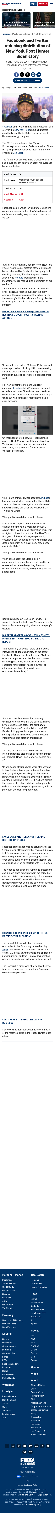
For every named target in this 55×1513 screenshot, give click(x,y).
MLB (33, 1343)
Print (33, 74)
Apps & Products (38, 1435)
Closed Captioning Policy (27, 1485)
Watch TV (43, 4)
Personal (35, 1280)
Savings (6, 1294)
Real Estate (37, 1274)
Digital (34, 1299)
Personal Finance (12, 1274)
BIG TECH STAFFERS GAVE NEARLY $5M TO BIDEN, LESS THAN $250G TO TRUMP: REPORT (26, 638)
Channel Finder (38, 1385)
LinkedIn (36, 1446)
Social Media (37, 1302)
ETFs (4, 1360)
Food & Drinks (8, 1414)
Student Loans (9, 1283)
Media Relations (38, 1403)
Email (38, 74)
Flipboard (30, 1446)
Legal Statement (44, 1495)
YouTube (24, 1446)
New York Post (22, 130)
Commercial (36, 1283)
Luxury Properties (39, 1287)
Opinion (35, 1367)
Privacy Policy (37, 1396)
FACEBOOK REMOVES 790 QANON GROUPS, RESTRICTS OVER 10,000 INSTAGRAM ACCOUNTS (26, 314)
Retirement (7, 1305)
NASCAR (35, 1346)
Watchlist (8, 1384)
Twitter (22, 74)
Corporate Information (41, 1406)
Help (27, 1481)
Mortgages (7, 1280)
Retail (5, 1371)
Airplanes (6, 1410)
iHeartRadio (30, 1452)
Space (34, 1324)
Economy (7, 1315)
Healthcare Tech (38, 1313)
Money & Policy (9, 1324)
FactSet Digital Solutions (27, 1495)
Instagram (18, 1446)
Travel (5, 1403)
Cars (4, 1407)
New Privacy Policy (27, 1472)
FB (20, 174)
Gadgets (35, 1306)
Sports (35, 1330)
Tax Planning (8, 1308)
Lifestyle (7, 1391)
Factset (35, 1492)
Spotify (24, 1452)
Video (34, 1373)
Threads (27, 74)
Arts (4, 1417)
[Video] (27, 107)
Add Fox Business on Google (28, 80)
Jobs (33, 1389)
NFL (32, 1335)
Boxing (34, 1350)
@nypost (44, 498)
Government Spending (12, 1320)
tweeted (19, 277)
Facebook (7, 34)
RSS (42, 1446)
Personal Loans (9, 1290)
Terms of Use (37, 1392)
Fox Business (11, 4)
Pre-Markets (8, 1374)
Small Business (9, 1327)
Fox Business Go (38, 1431)
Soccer (34, 1353)
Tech (34, 1293)
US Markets (7, 1343)
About (34, 1380)
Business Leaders (10, 1364)
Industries (6, 1367)
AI (32, 1320)
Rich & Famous (9, 1400)
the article (18, 388)
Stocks (5, 1339)
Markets (7, 1334)
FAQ (33, 1399)
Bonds (5, 1357)
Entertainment (9, 1396)
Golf (33, 1357)
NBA (33, 1339)
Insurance (6, 1297)
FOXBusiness (43, 88)
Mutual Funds (8, 1378)
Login (33, 4)
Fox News (35, 1424)
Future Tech (36, 1316)
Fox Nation (36, 1427)
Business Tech (37, 1309)
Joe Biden (18, 152)
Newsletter (48, 1446)
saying (5, 949)
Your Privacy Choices (30, 1476)
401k (4, 1301)
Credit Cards (8, 1287)
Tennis (34, 1360)
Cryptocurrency (9, 1346)
